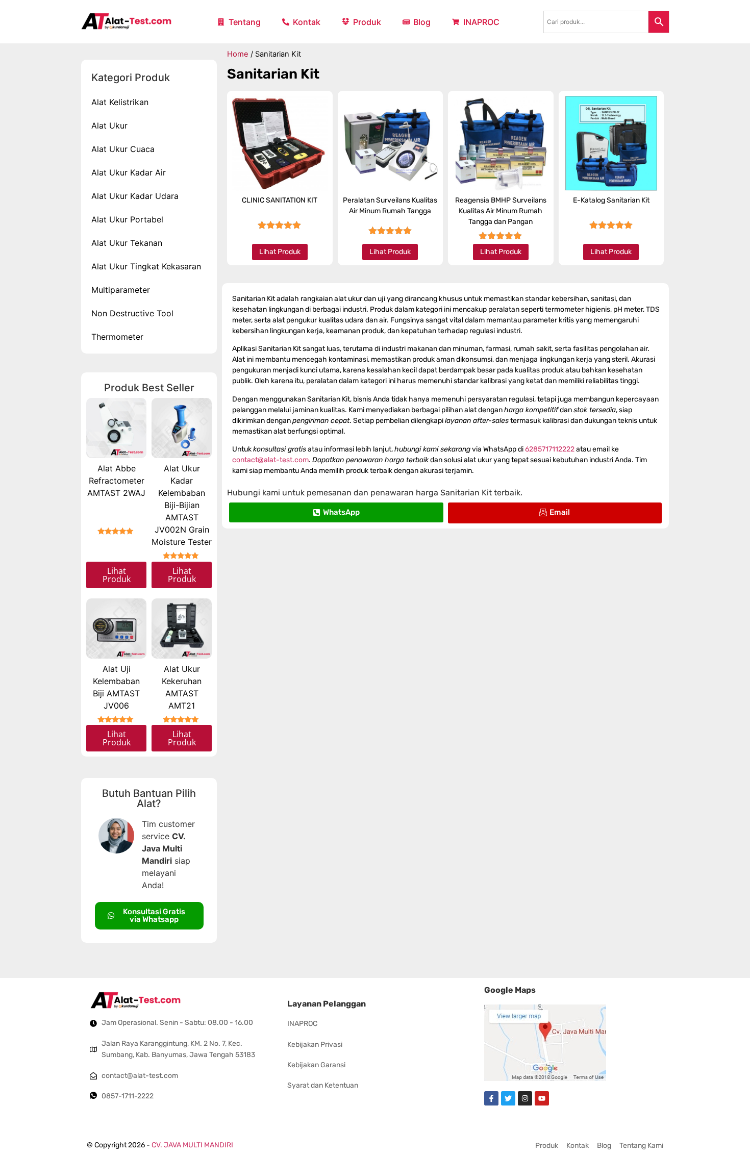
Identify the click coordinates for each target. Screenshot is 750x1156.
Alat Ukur (109, 125)
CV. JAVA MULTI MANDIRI (192, 1145)
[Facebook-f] (491, 1098)
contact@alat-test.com (270, 460)
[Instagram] (525, 1098)
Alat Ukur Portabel (127, 219)
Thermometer (117, 337)
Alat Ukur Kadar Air (128, 172)
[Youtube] (542, 1098)
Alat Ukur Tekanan (126, 243)
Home (237, 54)
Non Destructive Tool (132, 313)
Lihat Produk (117, 575)
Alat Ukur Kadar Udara (135, 196)
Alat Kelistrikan (119, 102)
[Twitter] (508, 1098)
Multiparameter (120, 290)
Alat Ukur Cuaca (123, 149)
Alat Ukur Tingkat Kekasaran (146, 266)
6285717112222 (549, 449)
